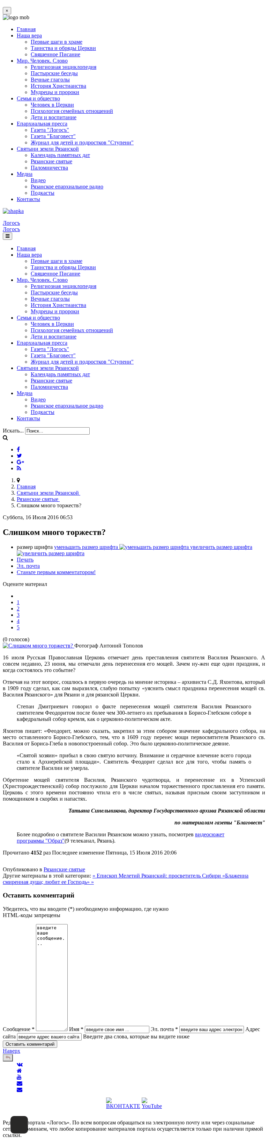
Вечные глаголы (50, 80)
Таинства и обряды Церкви (63, 48)
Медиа (24, 174)
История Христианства (58, 86)
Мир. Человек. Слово (42, 61)
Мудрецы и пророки (55, 92)
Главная (26, 29)
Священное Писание (55, 54)
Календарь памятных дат (60, 155)
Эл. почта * (164, 1029)
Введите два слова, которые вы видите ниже (136, 1036)
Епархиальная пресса (42, 124)
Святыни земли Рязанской (48, 149)
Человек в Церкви (52, 105)
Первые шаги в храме (56, 42)
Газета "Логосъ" (50, 130)
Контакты (28, 199)
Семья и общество (38, 98)
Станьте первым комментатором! (56, 572)
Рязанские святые (51, 161)
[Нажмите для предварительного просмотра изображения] (38, 646)
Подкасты (42, 193)
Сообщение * (19, 1029)
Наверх (11, 1051)
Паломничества (49, 168)
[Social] (18, 449)
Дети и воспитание (53, 117)
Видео (38, 180)
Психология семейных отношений (72, 111)
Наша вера (29, 35)
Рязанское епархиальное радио (67, 187)
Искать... (13, 431)
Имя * (76, 1029)
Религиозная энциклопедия (63, 67)
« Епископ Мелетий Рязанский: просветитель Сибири (157, 876)
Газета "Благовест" (53, 136)
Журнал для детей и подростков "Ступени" (82, 142)
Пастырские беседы (54, 73)
